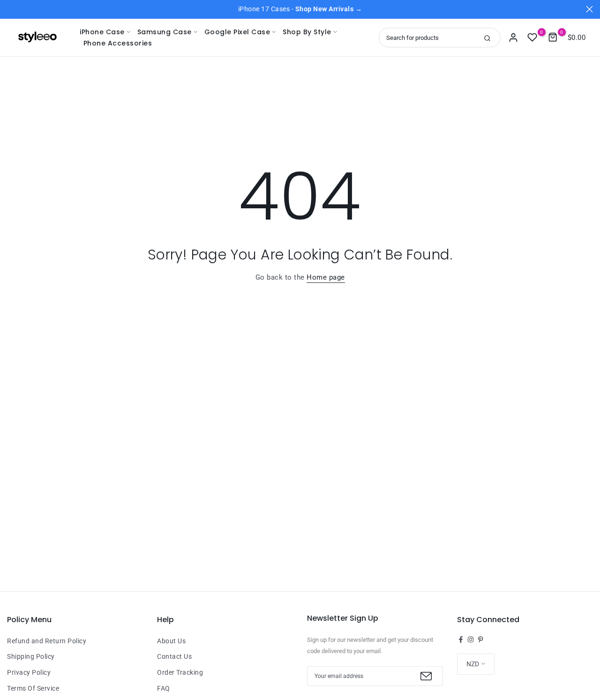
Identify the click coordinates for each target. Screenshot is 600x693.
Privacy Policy (29, 672)
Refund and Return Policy (46, 641)
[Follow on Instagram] (470, 639)
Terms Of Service (33, 688)
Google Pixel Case (237, 32)
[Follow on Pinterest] (480, 639)
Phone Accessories (117, 43)
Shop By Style (307, 32)
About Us (171, 641)
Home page (326, 277)
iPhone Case (102, 32)
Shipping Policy (31, 656)
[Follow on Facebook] (461, 639)
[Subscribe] (424, 676)
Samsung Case (164, 32)
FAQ (163, 688)
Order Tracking (180, 672)
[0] (532, 37)
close (10, 9)
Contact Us (174, 656)
